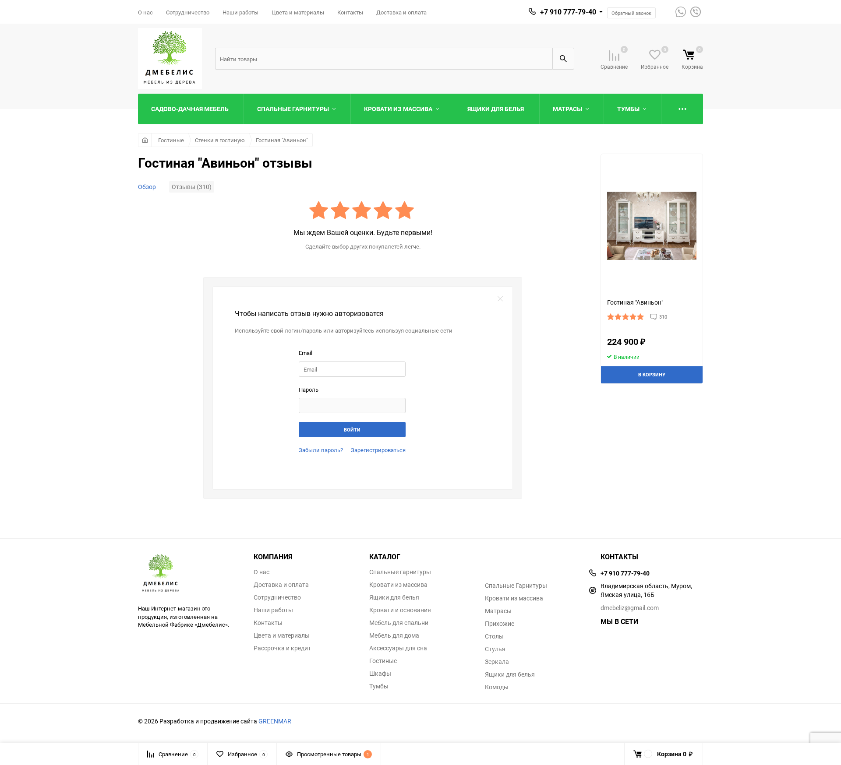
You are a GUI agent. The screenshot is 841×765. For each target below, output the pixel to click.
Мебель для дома (394, 635)
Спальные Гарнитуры (516, 586)
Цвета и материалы (298, 12)
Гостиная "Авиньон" (282, 140)
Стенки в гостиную (220, 140)
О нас (145, 12)
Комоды (497, 687)
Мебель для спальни (398, 623)
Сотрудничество (187, 12)
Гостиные (171, 140)
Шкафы (380, 673)
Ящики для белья (394, 597)
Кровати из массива (398, 585)
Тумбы (379, 686)
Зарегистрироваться (378, 450)
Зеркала (497, 662)
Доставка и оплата (401, 12)
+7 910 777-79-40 (568, 12)
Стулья (495, 649)
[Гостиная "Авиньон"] (651, 225)
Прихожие (499, 624)
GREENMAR (274, 721)
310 (663, 316)
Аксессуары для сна (398, 648)
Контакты (350, 12)
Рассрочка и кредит (282, 648)
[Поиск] (563, 59)
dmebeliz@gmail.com (630, 608)
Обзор (147, 186)
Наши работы (240, 12)
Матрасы (498, 611)
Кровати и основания (400, 610)
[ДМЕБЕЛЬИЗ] (189, 574)
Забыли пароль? (321, 450)
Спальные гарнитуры (400, 572)
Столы (494, 636)
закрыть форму (500, 298)
